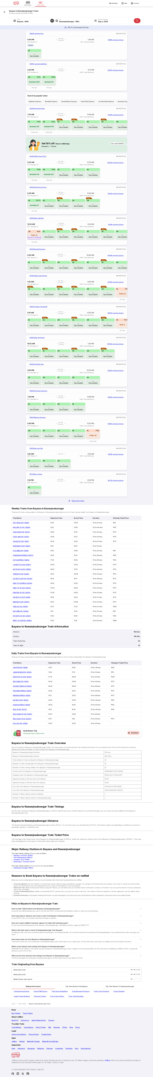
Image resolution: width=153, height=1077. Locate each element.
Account (136, 3)
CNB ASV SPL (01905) (20, 606)
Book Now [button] (135, 733)
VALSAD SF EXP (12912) (21, 541)
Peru (76, 1048)
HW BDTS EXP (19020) (21, 700)
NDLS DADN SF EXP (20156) (22, 714)
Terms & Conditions (19, 1034)
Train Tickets (28, 1013)
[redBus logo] (16, 3)
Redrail (22, 1041)
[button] (52, 21)
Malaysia (40, 1048)
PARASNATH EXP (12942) (21, 546)
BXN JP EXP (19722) (20, 709)
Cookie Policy (46, 1034)
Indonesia (21, 1048)
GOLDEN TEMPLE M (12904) (22, 686)
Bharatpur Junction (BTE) (24, 862)
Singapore (31, 1048)
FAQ (49, 1027)
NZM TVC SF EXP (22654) (22, 588)
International (86, 1048)
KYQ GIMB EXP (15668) (21, 551)
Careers (51, 1020)
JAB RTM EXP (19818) (20, 667)
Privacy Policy (34, 1034)
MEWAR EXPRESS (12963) (22, 695)
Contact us (25, 1020)
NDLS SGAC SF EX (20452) (22, 719)
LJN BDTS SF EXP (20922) (22, 565)
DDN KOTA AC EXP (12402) (22, 677)
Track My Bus (16, 1027)
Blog (71, 1027)
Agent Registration (39, 1020)
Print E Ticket (41, 1027)
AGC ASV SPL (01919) (20, 723)
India (13, 1048)
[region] (76, 45)
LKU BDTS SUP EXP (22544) (22, 578)
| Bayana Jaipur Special (25, 979)
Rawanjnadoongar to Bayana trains (33, 733)
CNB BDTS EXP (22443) (21, 574)
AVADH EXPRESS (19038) (21, 705)
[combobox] (32, 20)
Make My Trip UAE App (50, 1041)
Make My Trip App (33, 1041)
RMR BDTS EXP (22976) (21, 602)
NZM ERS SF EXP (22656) (21, 592)
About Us (15, 1020)
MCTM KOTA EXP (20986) (22, 569)
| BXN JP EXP (21, 970)
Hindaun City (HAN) (22, 860)
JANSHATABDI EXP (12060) (22, 672)
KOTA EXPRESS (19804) (21, 560)
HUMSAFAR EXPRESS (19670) (23, 555)
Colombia (68, 1048)
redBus (14, 1041)
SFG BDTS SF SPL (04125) (22, 616)
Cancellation (28, 1027)
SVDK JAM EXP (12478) (21, 537)
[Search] (137, 20)
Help (125, 3)
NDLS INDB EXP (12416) (21, 681)
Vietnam (49, 1048)
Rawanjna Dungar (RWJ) (23, 868)
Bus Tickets (16, 1013)
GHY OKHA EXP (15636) (21, 523)
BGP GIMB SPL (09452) (21, 611)
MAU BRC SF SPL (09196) (21, 527)
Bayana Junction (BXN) (23, 855)
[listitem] (30, 45)
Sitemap (56, 1027)
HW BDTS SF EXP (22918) (22, 597)
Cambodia (59, 1048)
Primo (77, 1027)
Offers (64, 1027)
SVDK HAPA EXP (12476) (21, 532)
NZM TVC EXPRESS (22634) (22, 583)
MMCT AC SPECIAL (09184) (22, 620)
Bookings (115, 3)
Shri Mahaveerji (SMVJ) (23, 857)
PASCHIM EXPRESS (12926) (22, 691)
